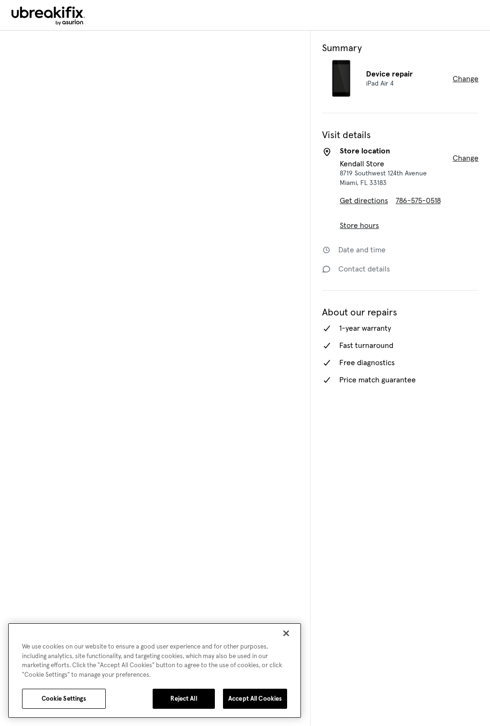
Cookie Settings (64, 698)
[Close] (286, 633)
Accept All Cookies (255, 698)
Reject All (183, 698)
